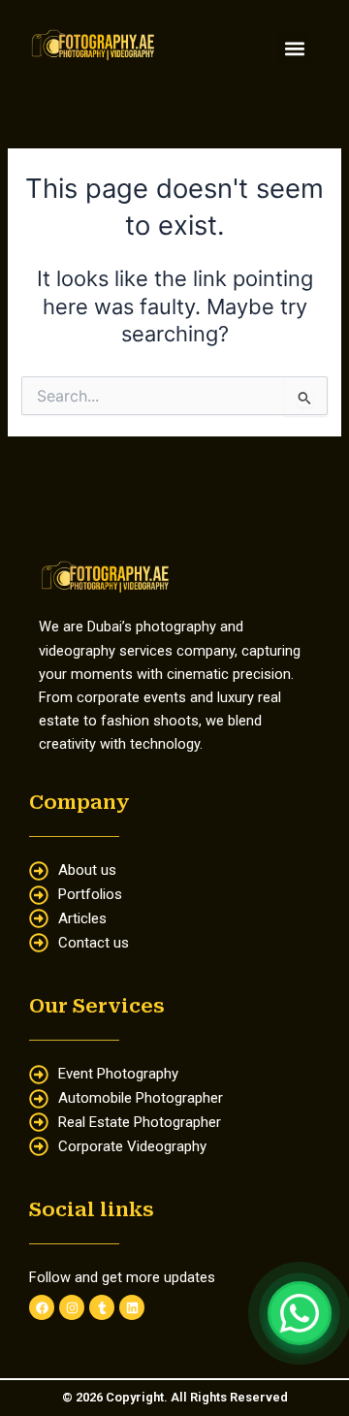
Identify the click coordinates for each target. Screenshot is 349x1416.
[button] (294, 48)
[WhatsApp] (300, 1313)
